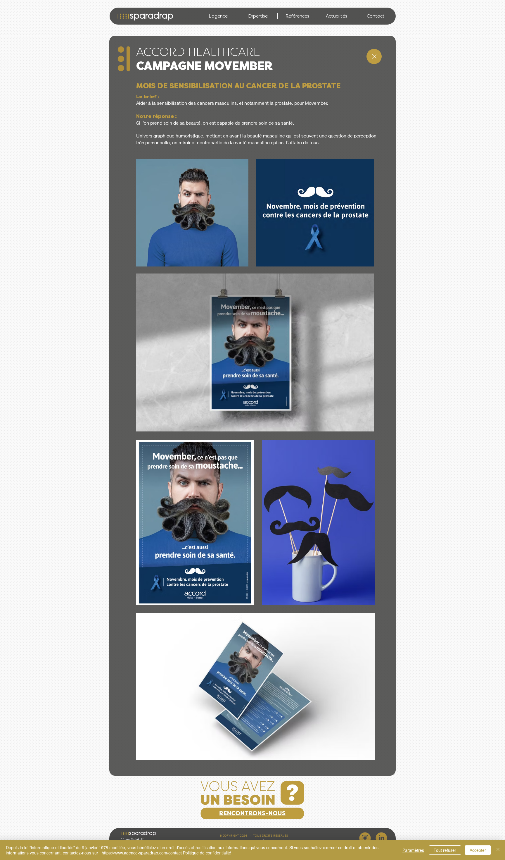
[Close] (374, 56)
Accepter (478, 850)
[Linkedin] (381, 838)
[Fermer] (497, 850)
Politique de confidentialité (207, 853)
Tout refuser (445, 850)
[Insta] (365, 838)
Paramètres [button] (413, 850)
